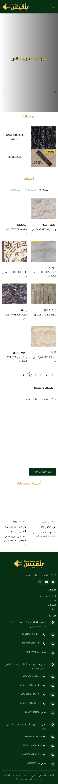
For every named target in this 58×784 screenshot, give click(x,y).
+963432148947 (28, 703)
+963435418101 (32, 712)
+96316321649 (30, 745)
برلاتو (23, 267)
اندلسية (22, 224)
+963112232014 (32, 652)
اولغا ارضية (49, 224)
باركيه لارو (49, 309)
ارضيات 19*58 (16, 190)
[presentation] (3, 92)
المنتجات (52, 600)
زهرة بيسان (20, 352)
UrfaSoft (21, 779)
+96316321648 (32, 736)
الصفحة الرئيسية (48, 596)
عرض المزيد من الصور (43, 472)
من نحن (52, 609)
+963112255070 (29, 643)
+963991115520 (29, 754)
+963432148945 (29, 694)
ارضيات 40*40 (30, 190)
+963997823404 (30, 634)
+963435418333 (31, 676)
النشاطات (52, 605)
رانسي (23, 309)
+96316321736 (33, 763)
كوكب (52, 267)
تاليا (53, 352)
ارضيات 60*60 (44, 190)
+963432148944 (28, 685)
